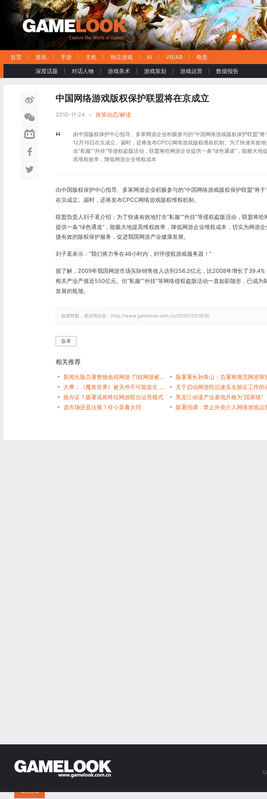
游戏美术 (119, 71)
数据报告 (227, 71)
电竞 (202, 57)
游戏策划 (155, 71)
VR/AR (174, 57)
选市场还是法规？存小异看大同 (102, 407)
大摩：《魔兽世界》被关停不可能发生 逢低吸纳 (113, 386)
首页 (16, 57)
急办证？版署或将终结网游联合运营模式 (113, 397)
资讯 (41, 57)
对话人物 (83, 71)
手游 (66, 57)
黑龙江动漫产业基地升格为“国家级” (219, 397)
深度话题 (46, 71)
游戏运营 (191, 71)
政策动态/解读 (113, 114)
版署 (66, 341)
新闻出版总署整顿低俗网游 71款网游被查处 (113, 376)
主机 (91, 57)
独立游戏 (122, 57)
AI (149, 57)
